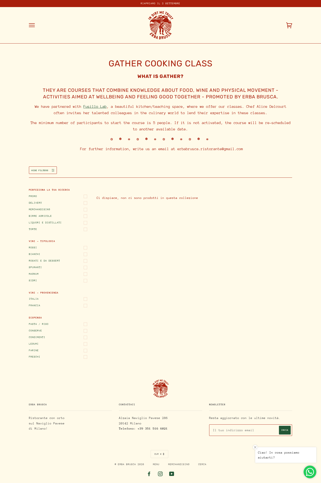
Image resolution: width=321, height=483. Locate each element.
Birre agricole (40, 216)
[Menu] (32, 25)
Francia (34, 305)
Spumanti (35, 267)
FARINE (34, 350)
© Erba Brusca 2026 (129, 464)
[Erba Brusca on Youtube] (171, 475)
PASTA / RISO (39, 324)
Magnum (34, 274)
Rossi (33, 247)
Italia (34, 299)
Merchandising (39, 209)
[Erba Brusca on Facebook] (149, 475)
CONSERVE (35, 330)
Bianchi (34, 254)
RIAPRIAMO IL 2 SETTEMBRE (160, 3)
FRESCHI (34, 356)
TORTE (33, 229)
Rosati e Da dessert (44, 260)
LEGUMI (34, 343)
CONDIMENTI (37, 337)
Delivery (35, 202)
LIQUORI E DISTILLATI (45, 222)
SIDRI (33, 280)
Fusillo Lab (95, 107)
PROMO (33, 196)
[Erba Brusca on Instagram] (160, 475)
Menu (156, 464)
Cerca (202, 464)
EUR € (158, 454)
